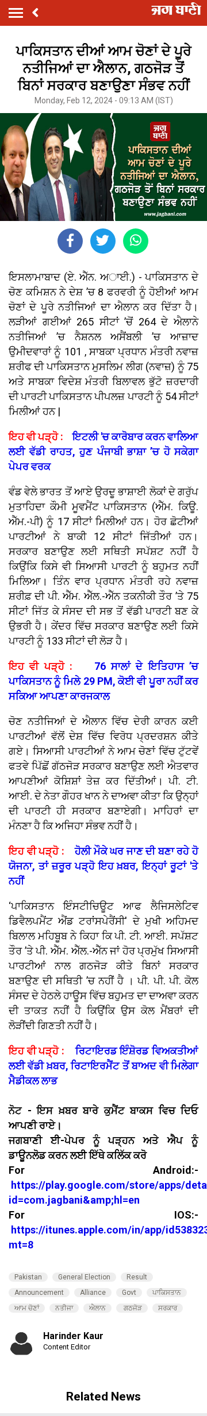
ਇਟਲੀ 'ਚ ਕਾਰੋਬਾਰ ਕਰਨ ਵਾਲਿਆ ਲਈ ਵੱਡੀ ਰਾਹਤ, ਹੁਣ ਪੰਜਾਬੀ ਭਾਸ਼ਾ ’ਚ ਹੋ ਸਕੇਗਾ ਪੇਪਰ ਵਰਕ (103, 451)
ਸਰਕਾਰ (167, 1308)
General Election (84, 1277)
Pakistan (28, 1277)
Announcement (39, 1293)
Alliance (93, 1293)
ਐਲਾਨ (97, 1308)
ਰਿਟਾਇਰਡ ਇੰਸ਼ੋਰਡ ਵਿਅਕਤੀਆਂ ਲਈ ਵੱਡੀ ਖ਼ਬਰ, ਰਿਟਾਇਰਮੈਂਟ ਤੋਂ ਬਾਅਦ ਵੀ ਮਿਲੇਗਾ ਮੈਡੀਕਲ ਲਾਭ (103, 1066)
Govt (129, 1293)
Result (136, 1277)
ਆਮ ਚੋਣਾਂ (26, 1308)
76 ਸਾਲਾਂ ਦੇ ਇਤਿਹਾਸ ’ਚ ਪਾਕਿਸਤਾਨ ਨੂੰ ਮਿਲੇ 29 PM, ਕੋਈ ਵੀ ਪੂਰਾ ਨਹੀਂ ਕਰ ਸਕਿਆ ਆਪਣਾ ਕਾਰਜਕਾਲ (103, 681)
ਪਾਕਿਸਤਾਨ (166, 1293)
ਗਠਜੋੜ (132, 1308)
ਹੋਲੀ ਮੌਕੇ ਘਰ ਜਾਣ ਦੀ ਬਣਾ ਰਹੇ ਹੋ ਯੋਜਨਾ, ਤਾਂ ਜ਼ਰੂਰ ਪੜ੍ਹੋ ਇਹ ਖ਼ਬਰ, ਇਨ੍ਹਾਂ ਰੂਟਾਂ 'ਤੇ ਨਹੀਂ (103, 866)
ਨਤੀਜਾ (64, 1308)
